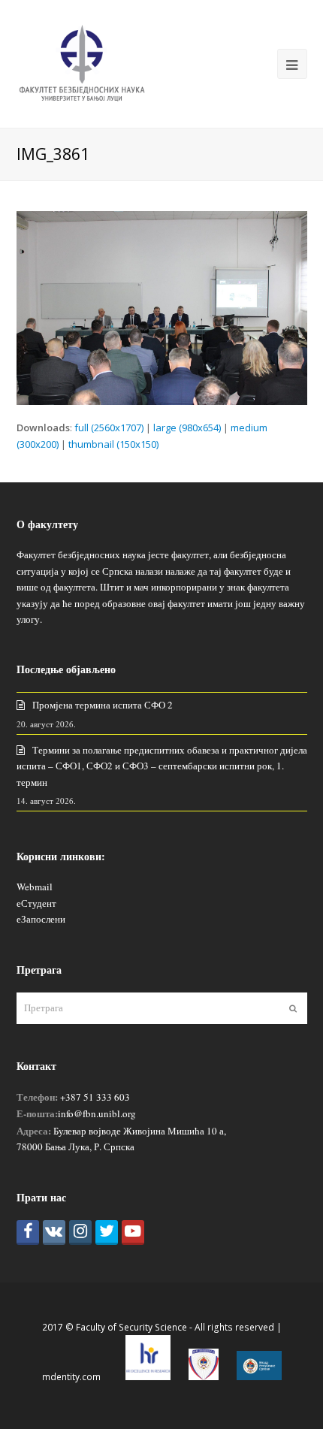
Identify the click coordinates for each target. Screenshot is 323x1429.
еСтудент (36, 903)
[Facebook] (28, 1232)
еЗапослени (41, 919)
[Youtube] (133, 1232)
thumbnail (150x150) (113, 444)
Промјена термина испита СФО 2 (102, 704)
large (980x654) (187, 427)
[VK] (54, 1232)
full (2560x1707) (108, 427)
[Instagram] (80, 1232)
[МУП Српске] (204, 1376)
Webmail (35, 886)
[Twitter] (106, 1232)
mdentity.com (71, 1376)
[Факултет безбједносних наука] (82, 62)
